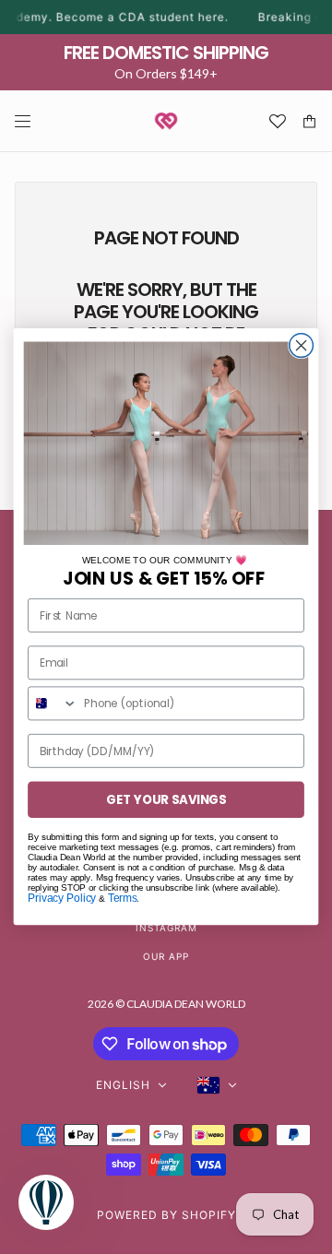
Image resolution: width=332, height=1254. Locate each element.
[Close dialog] (302, 346)
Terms (122, 898)
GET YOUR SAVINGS (166, 799)
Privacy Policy (62, 898)
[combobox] (53, 704)
